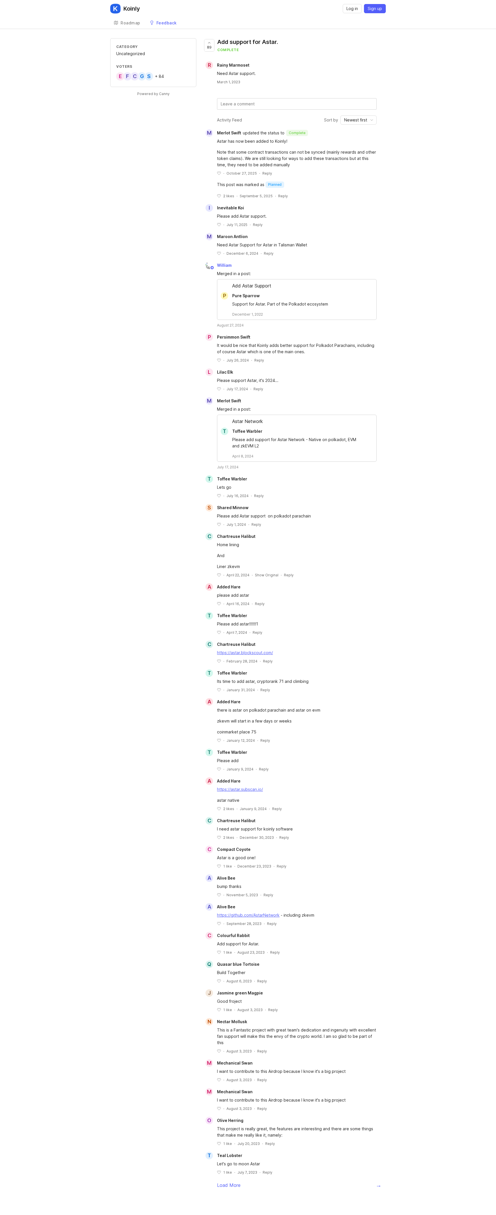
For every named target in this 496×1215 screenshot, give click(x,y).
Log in (352, 8)
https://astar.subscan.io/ (240, 789)
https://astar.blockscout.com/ (245, 652)
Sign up (375, 8)
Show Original (266, 575)
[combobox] (358, 120)
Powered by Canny (153, 94)
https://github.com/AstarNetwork (248, 915)
